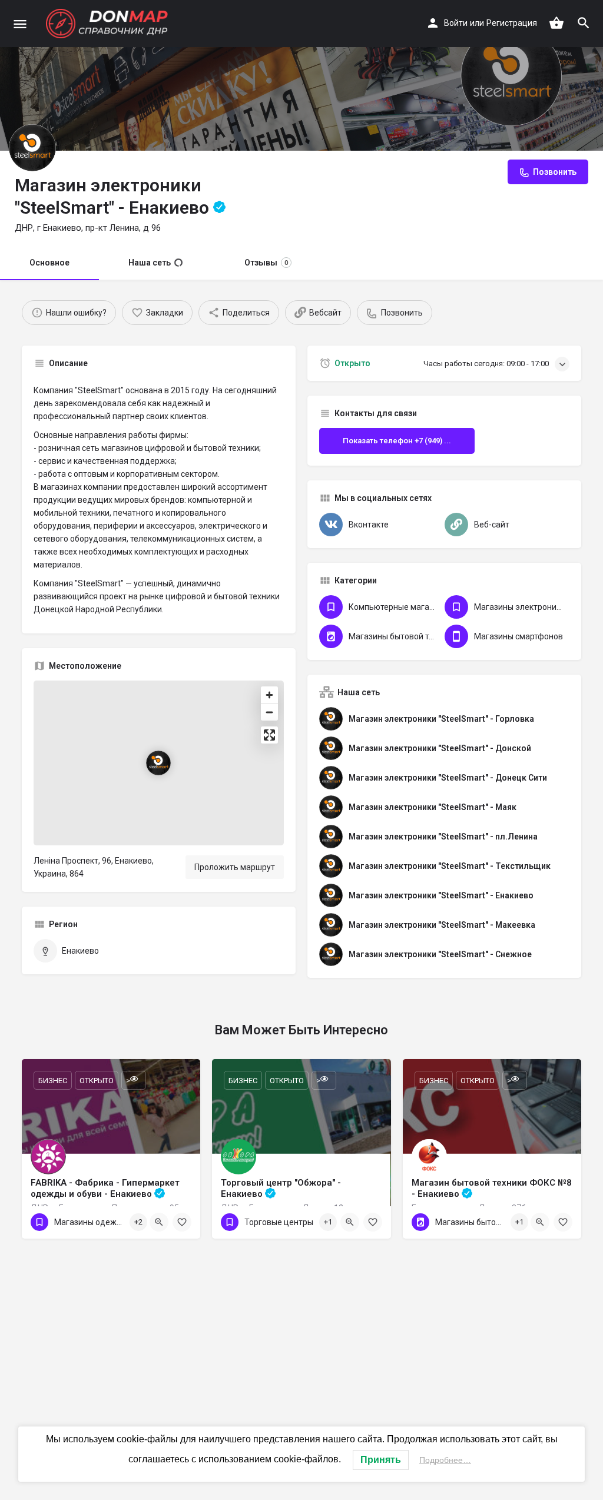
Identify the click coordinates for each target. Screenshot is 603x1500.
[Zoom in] (269, 694)
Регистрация (511, 23)
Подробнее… (445, 1460)
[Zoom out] (269, 712)
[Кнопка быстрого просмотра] (159, 1222)
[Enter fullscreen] (269, 735)
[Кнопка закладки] (182, 1222)
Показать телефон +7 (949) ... (397, 440)
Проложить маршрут (234, 867)
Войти (456, 23)
